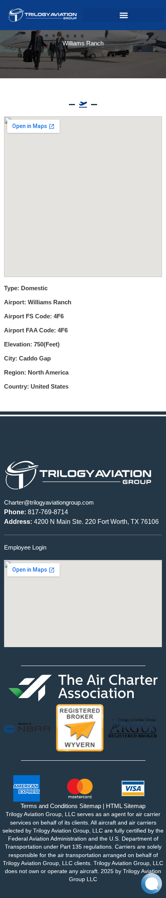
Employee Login (25, 547)
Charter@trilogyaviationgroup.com (49, 502)
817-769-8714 (36, 512)
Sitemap (90, 805)
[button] (123, 15)
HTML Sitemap (125, 805)
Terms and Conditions (49, 805)
